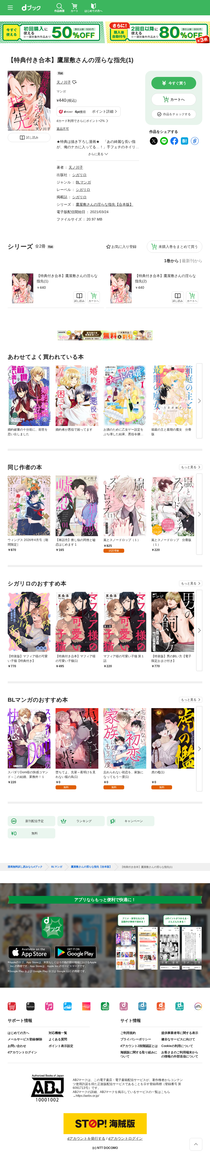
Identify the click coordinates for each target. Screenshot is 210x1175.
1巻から (171, 261)
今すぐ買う (177, 83)
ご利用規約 (128, 1033)
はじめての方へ (18, 1033)
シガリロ (79, 175)
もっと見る (188, 467)
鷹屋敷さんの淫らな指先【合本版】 (104, 204)
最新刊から (192, 261)
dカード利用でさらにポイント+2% (81, 121)
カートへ (177, 99)
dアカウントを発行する (86, 1138)
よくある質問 (58, 1039)
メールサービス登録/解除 (25, 1039)
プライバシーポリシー (135, 1039)
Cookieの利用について (177, 1046)
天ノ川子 (64, 82)
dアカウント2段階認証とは (139, 1046)
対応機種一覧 (58, 1033)
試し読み (32, 137)
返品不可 (63, 129)
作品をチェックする (177, 114)
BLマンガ (83, 182)
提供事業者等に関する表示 (179, 1033)
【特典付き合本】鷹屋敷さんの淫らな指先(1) (67, 278)
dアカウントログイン (22, 1052)
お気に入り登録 (123, 247)
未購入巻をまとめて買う (178, 247)
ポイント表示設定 (61, 1046)
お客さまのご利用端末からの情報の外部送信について (179, 1054)
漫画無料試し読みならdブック (25, 867)
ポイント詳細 (102, 111)
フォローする (74, 82)
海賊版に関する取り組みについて (138, 1054)
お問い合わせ (17, 1046)
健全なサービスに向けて (178, 1039)
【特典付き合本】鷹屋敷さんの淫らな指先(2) (165, 278)
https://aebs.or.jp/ (87, 1096)
